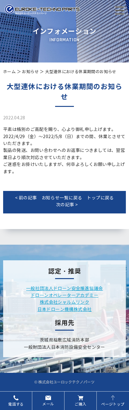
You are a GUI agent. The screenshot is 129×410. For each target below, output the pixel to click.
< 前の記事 (26, 198)
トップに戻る (100, 198)
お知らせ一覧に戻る (62, 198)
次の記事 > (67, 205)
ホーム (9, 71)
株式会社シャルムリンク (65, 302)
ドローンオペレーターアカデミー (64, 295)
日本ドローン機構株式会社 (64, 309)
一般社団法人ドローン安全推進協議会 (64, 288)
